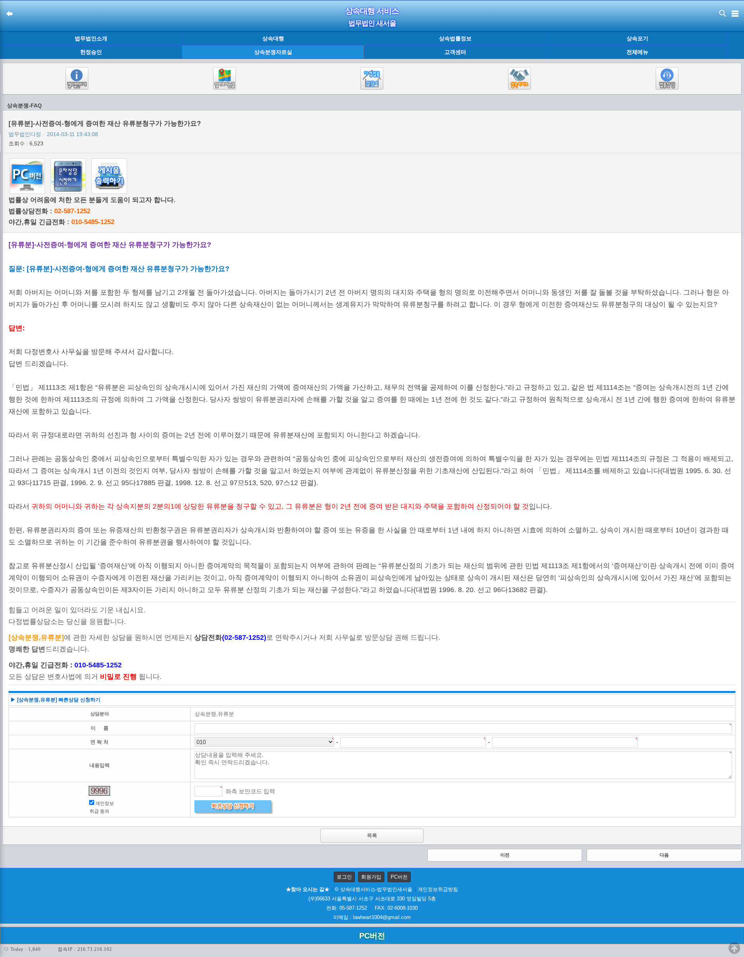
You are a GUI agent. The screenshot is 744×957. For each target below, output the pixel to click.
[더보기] (735, 45)
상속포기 (637, 38)
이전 (505, 855)
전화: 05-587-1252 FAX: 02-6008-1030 (372, 908)
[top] (734, 948)
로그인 (344, 877)
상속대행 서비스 (372, 11)
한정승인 (91, 52)
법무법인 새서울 (372, 23)
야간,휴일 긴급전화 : (61, 222)
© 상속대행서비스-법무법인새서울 (373, 889)
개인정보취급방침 (438, 889)
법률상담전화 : (49, 211)
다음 (664, 855)
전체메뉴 (637, 52)
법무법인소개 (91, 38)
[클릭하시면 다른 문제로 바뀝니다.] (99, 791)
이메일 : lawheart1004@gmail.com (372, 917)
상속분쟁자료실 (273, 52)
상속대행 (273, 38)
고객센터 (455, 52)
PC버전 (399, 877)
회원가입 (371, 877)
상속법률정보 (455, 38)
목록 (372, 835)
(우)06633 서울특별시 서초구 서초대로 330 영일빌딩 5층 (372, 899)
